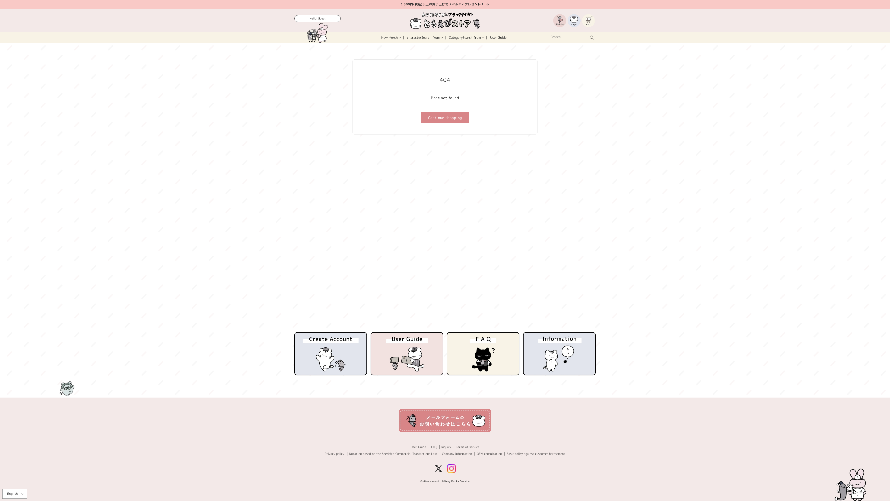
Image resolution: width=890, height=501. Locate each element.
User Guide (418, 447)
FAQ (433, 447)
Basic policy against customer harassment (536, 454)
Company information (457, 454)
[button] (391, 37)
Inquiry (446, 447)
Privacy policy (334, 454)
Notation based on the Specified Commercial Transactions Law (393, 454)
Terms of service (467, 447)
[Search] (591, 37)
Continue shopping (445, 117)
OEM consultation (489, 454)
